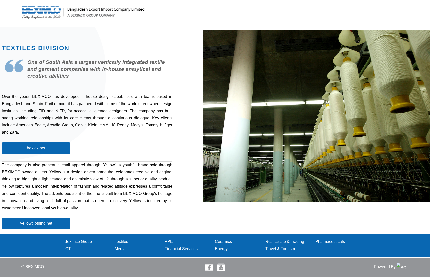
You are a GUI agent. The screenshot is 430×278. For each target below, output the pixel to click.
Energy (221, 249)
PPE (169, 241)
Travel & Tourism (280, 249)
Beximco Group (78, 241)
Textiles (121, 241)
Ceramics (223, 241)
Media (120, 249)
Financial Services (181, 249)
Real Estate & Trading (284, 241)
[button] (36, 148)
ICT (67, 249)
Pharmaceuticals (330, 241)
